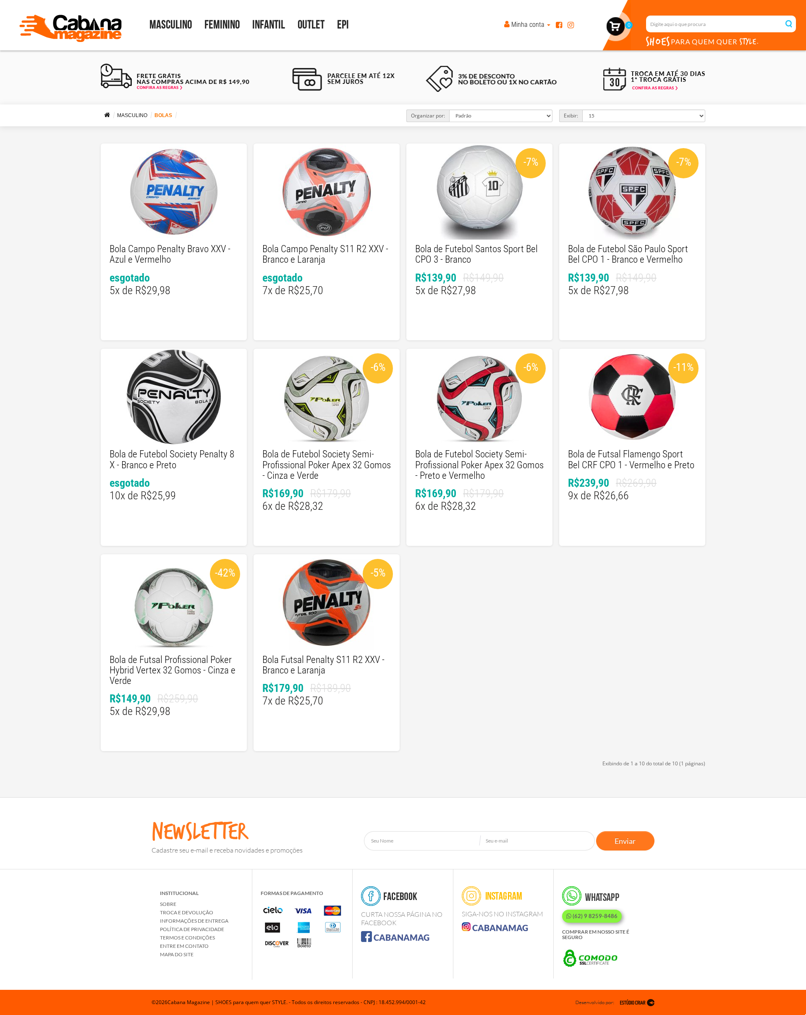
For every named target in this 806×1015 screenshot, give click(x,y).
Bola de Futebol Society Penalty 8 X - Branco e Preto (172, 459)
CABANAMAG (400, 937)
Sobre (168, 904)
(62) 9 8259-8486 (594, 916)
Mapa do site (177, 954)
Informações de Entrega (194, 921)
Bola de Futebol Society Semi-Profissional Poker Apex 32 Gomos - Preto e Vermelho (479, 465)
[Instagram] (571, 25)
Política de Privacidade (192, 929)
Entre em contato (184, 946)
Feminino (222, 25)
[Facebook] (559, 25)
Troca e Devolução (186, 912)
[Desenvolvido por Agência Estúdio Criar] (615, 1002)
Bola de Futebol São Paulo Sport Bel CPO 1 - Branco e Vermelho (628, 254)
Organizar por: (428, 115)
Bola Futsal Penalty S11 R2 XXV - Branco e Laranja (323, 665)
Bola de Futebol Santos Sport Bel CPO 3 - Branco (476, 254)
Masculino (170, 25)
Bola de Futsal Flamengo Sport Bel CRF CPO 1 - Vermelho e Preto (631, 459)
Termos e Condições (187, 937)
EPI (343, 25)
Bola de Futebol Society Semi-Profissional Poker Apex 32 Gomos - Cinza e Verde (326, 465)
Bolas (163, 115)
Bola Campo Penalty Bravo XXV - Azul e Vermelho (170, 254)
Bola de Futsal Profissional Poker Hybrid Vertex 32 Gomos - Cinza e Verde (173, 670)
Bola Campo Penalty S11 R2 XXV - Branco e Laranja (325, 254)
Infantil (268, 25)
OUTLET (311, 25)
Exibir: (571, 115)
